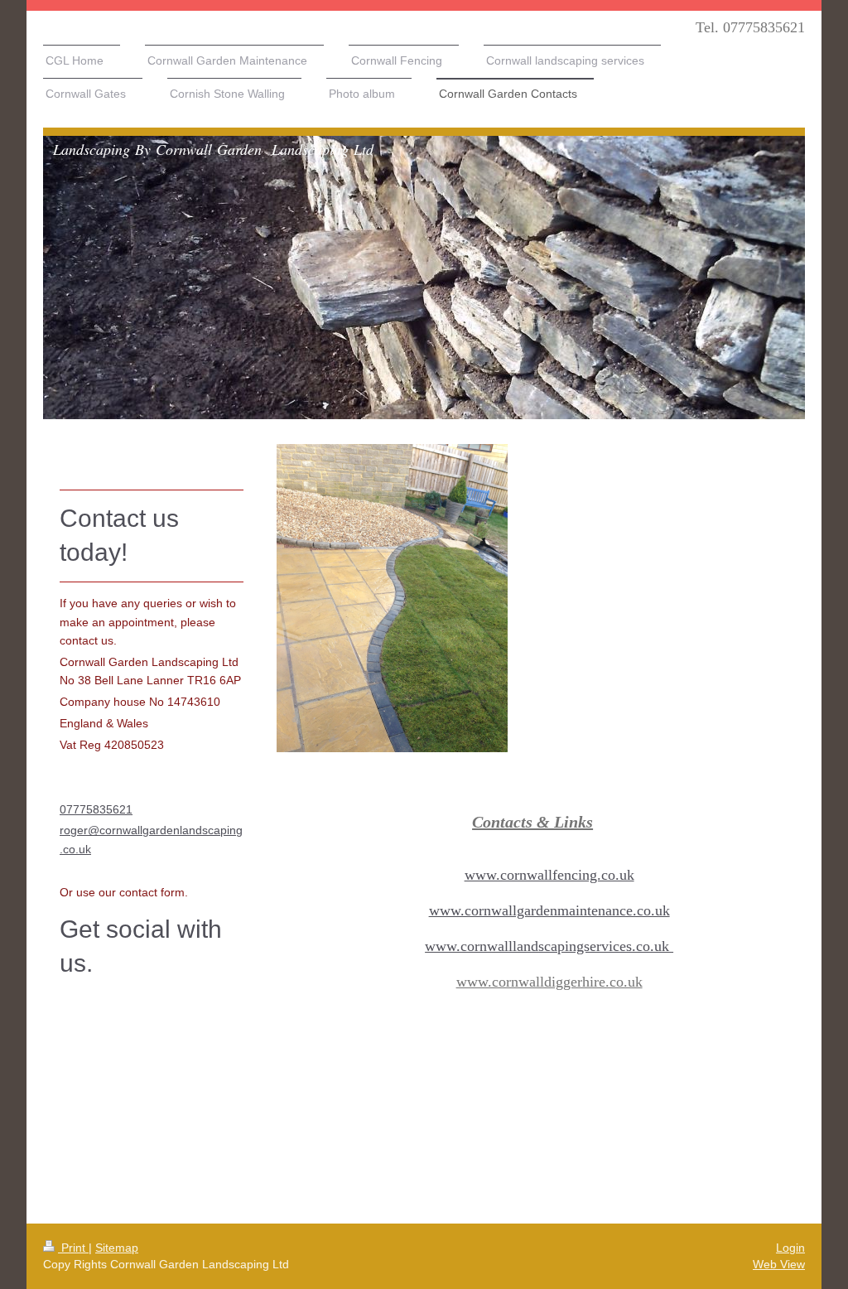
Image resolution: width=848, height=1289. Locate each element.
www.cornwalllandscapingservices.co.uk (549, 946)
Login (790, 1247)
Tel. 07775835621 (750, 27)
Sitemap (116, 1247)
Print (73, 1247)
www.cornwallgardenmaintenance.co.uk (549, 910)
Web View (779, 1264)
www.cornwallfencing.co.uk (549, 875)
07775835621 (96, 809)
